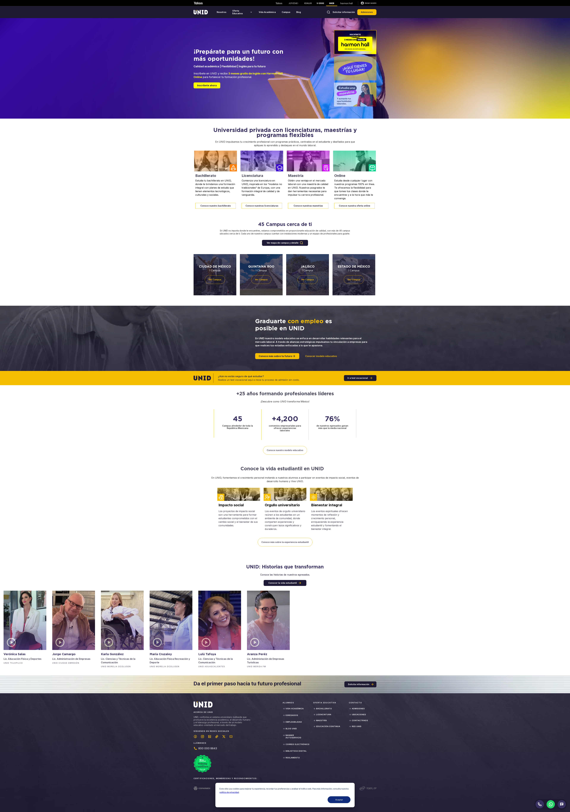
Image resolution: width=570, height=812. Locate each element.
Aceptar (339, 799)
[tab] (355, 42)
